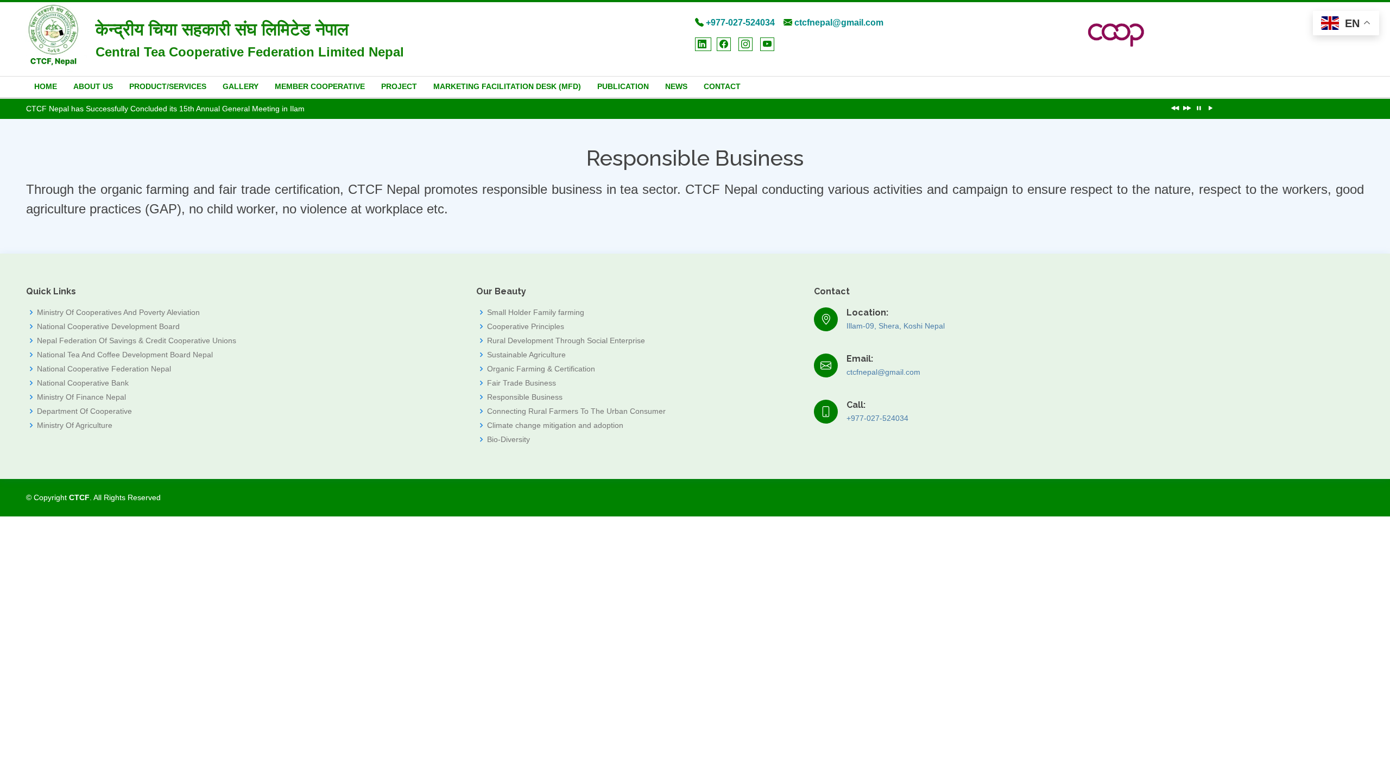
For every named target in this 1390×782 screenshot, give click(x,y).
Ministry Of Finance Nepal (81, 397)
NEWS (676, 86)
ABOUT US (93, 86)
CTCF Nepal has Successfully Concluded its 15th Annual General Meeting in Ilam (165, 108)
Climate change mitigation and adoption (555, 425)
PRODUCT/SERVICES (167, 86)
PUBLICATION (623, 86)
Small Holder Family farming (535, 312)
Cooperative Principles (525, 326)
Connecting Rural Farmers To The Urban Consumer (576, 411)
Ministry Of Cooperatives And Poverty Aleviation (118, 312)
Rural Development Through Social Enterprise (566, 340)
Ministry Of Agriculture (74, 425)
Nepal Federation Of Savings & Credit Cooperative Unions (136, 340)
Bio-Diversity (508, 439)
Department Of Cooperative (84, 411)
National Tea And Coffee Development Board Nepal (125, 354)
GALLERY (240, 86)
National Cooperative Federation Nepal (104, 369)
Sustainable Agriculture (526, 354)
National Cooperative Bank (83, 383)
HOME (45, 86)
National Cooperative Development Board (108, 326)
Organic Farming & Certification (541, 369)
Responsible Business (525, 397)
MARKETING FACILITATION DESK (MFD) (507, 86)
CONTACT (722, 86)
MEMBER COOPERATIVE (320, 86)
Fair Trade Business (521, 383)
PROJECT (399, 86)
